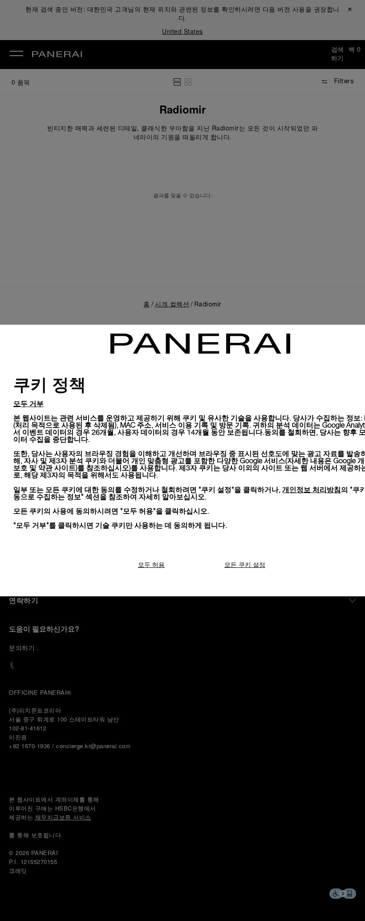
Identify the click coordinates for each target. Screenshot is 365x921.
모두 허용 (151, 564)
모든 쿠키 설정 (244, 564)
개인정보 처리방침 (311, 489)
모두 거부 (28, 403)
